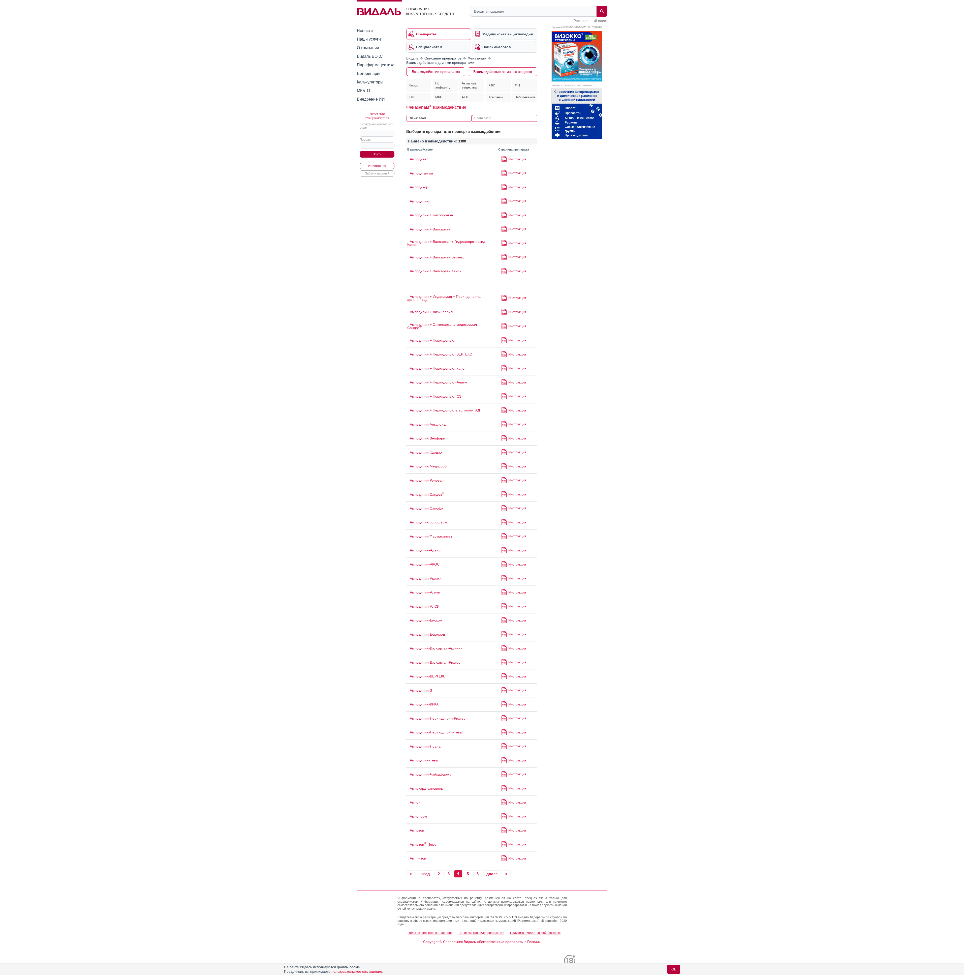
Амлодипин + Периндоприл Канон (438, 368)
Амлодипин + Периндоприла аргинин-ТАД (445, 410)
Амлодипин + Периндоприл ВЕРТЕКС (441, 354)
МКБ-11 (364, 90)
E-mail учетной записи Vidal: (376, 126)
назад (424, 874)
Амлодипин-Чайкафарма (430, 774)
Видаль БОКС (370, 56)
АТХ (465, 97)
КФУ (491, 85)
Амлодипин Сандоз (427, 494)
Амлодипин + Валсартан (430, 229)
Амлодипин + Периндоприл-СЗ (435, 396)
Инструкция (517, 159)
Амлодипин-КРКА (424, 704)
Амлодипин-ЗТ (422, 690)
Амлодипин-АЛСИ (425, 606)
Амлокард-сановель (426, 788)
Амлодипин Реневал (427, 480)
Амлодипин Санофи (426, 508)
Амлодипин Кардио (426, 452)
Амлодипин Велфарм (428, 438)
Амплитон (418, 858)
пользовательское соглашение (356, 971)
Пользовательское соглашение (430, 933)
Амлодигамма (421, 173)
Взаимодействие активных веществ (502, 72)
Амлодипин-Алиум (425, 592)
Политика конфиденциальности (481, 933)
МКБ (438, 97)
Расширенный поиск (590, 21)
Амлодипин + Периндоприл (432, 340)
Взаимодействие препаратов (436, 72)
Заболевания (525, 97)
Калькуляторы (370, 82)
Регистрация (377, 166)
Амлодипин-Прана (425, 746)
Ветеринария (369, 73)
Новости (365, 30)
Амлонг (416, 802)
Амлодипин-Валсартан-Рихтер (435, 662)
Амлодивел (419, 159)
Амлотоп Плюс (423, 844)
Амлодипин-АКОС (425, 564)
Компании (495, 97)
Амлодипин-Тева (424, 760)
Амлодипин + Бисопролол (431, 215)
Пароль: (365, 139)
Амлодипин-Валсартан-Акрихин (436, 648)
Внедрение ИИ (371, 99)
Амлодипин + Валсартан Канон (435, 271)
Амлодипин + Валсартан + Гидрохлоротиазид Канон (446, 243)
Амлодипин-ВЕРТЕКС (428, 676)
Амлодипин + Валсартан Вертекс (437, 257)
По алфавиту (442, 85)
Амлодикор (419, 187)
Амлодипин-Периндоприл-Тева (436, 732)
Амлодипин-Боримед (427, 634)
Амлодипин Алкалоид (428, 424)
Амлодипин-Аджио (425, 550)
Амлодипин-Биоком (426, 620)
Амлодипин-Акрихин (427, 578)
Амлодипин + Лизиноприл (431, 312)
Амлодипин (419, 201)
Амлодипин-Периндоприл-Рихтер (437, 718)
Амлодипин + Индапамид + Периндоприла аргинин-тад (444, 298)
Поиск (413, 85)
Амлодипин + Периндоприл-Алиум (438, 382)
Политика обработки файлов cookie (536, 933)
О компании (368, 48)
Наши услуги (369, 39)
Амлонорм (418, 816)
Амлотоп (417, 830)
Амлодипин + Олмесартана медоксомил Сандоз (442, 326)
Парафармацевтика (375, 65)
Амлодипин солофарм (428, 522)
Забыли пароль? (377, 173)
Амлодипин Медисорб (428, 466)
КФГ (412, 97)
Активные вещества (469, 85)
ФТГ (518, 85)
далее (491, 874)
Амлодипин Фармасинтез (431, 536)
